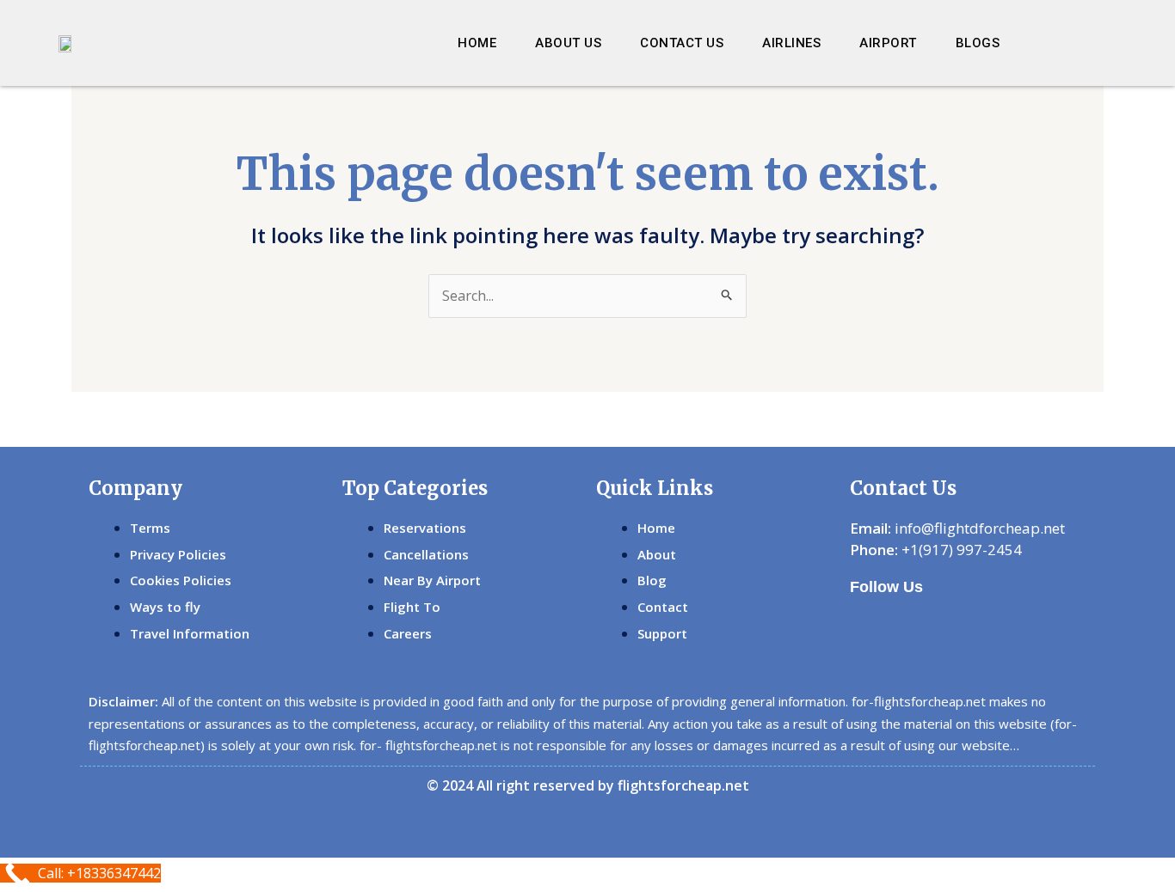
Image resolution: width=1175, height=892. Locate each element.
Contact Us (681, 43)
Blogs (978, 43)
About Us (568, 43)
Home (477, 43)
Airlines (791, 43)
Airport (888, 43)
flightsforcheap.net (683, 785)
